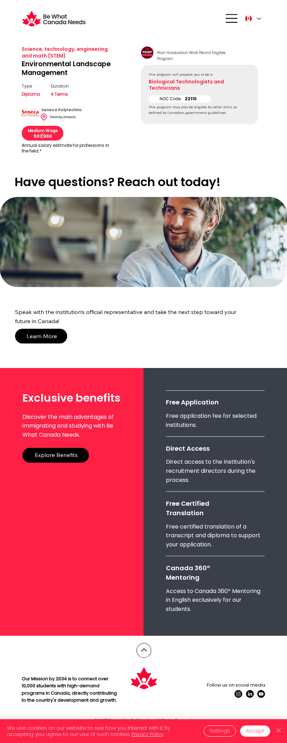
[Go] (143, 650)
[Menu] (232, 18)
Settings (220, 730)
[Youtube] (261, 694)
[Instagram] (238, 694)
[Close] (278, 731)
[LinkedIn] (250, 694)
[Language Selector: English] (252, 18)
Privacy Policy (147, 734)
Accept (255, 730)
